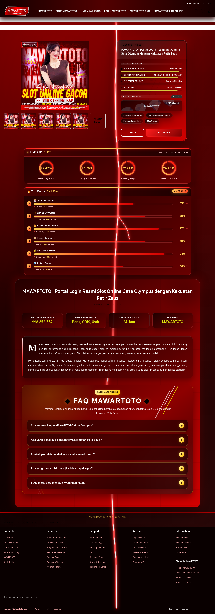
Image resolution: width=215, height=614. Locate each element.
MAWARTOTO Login (12, 552)
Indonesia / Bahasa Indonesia (15, 609)
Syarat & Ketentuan (98, 562)
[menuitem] (45, 11)
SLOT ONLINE (9, 562)
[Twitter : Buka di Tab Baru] (198, 609)
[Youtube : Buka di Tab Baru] (209, 609)
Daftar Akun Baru (140, 542)
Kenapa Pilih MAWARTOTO (187, 572)
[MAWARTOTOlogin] (16, 11)
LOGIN (133, 132)
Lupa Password (139, 547)
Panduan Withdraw (55, 562)
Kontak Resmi (181, 552)
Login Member (139, 537)
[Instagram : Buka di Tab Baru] (204, 609)
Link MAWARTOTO (11, 547)
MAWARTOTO (9, 537)
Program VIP (138, 562)
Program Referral (54, 567)
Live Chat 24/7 (96, 542)
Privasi (37, 609)
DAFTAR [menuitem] (205, 3)
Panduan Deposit (54, 557)
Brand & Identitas (183, 582)
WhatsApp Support (98, 547)
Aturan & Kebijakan (184, 547)
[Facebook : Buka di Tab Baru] (192, 609)
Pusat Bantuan (96, 537)
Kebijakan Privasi (97, 557)
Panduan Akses (182, 537)
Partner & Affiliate (183, 577)
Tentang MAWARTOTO (185, 568)
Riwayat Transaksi (140, 552)
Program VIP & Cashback (58, 547)
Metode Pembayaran (56, 552)
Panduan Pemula (183, 542)
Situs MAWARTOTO (12, 542)
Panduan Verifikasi (141, 557)
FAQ (91, 552)
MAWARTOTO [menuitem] (193, 3)
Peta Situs (57, 609)
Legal (46, 609)
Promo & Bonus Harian (57, 537)
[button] (203, 11)
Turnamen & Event (55, 542)
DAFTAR (166, 132)
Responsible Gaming (99, 567)
